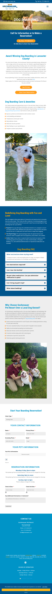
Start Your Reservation (26, 92)
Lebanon (8, 557)
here (33, 79)
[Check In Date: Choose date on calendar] (6, 492)
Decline (26, 592)
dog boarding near (30, 318)
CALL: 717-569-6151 (27, 41)
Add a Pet (6, 459)
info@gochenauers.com (26, 532)
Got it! (26, 589)
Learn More (44, 586)
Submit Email (8, 506)
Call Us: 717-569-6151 (43, 1)
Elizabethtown (29, 555)
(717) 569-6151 (28, 528)
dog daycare (40, 109)
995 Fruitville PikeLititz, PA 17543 (26, 525)
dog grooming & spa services (12, 110)
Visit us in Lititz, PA (10, 1)
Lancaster (38, 555)
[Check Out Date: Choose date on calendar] (26, 492)
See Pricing (26, 87)
